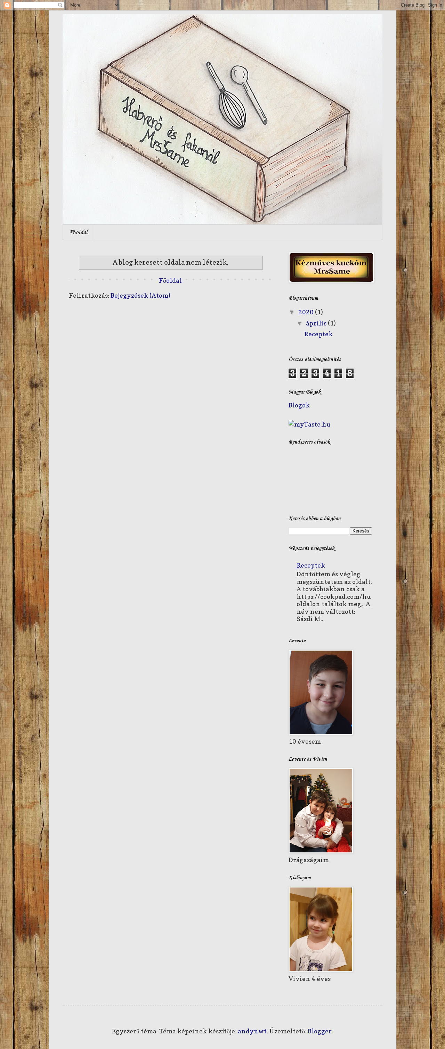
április (317, 323)
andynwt (252, 1031)
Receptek (318, 334)
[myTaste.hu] (310, 424)
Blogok (299, 405)
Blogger (320, 1031)
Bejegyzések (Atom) (140, 295)
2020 (306, 312)
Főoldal (78, 232)
